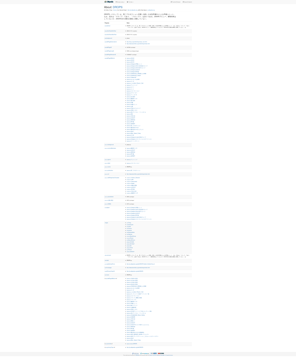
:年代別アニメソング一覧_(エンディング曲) (139, 311)
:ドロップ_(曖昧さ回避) (134, 297)
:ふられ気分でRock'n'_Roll (135, 83)
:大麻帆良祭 (131, 307)
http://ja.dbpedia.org (132, 10)
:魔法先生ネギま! (133, 127)
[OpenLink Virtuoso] (135, 353)
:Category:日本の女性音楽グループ (137, 66)
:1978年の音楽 (132, 282)
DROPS (118, 7)
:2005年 (130, 60)
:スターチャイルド (133, 91)
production (109, 170)
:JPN (130, 179)
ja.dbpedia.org (151, 10)
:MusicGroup (131, 236)
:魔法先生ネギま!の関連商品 (135, 332)
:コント (130, 89)
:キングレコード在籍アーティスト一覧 (138, 294)
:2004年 (130, 58)
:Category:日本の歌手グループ (136, 68)
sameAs (108, 343)
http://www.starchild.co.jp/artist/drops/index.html (138, 43)
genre (108, 159)
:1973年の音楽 (132, 280)
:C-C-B (130, 135)
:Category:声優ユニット (134, 64)
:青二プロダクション (134, 125)
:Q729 (130, 247)
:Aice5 (130, 131)
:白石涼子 (131, 118)
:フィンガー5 (132, 95)
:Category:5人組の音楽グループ (136, 137)
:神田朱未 (131, 120)
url (107, 174)
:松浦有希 (131, 317)
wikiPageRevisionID (110, 54)
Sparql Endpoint (188, 2)
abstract (107, 25)
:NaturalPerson (131, 240)
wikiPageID (108, 47)
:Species (129, 234)
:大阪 (130, 106)
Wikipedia (137, 355)
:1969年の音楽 (132, 278)
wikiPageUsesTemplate (112, 177)
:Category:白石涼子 (133, 69)
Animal (115, 10)
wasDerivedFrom (110, 264)
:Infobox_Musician (133, 177)
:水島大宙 (131, 116)
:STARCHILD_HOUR (134, 75)
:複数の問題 (132, 185)
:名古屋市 (131, 96)
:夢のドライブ (132, 305)
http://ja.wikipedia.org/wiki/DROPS (135, 271)
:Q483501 (131, 251)
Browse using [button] (120, 2)
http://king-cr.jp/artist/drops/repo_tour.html (137, 42)
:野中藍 (130, 121)
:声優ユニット (132, 104)
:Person (129, 228)
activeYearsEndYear (110, 31)
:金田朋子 (131, 123)
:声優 (130, 102)
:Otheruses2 (132, 181)
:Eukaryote (130, 224)
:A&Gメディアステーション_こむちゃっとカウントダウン (142, 336)
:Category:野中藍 (133, 71)
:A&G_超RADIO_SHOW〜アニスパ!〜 (138, 334)
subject (107, 207)
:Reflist (130, 183)
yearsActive (109, 196)
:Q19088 (130, 242)
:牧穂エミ (131, 321)
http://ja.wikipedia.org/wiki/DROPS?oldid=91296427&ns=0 (141, 264)
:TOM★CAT (131, 77)
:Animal (129, 230)
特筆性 (108, 204)
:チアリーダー (132, 93)
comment (108, 255)
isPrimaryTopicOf (110, 271)
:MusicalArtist (131, 232)
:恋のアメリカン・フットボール (136, 112)
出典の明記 (109, 200)
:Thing (129, 222)
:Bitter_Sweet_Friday (134, 133)
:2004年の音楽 (132, 284)
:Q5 (129, 246)
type (106, 222)
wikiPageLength (109, 51)
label (107, 163)
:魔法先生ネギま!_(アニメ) (135, 129)
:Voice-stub (131, 191)
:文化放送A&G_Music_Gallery (136, 315)
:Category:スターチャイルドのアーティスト (139, 139)
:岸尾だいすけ (132, 110)
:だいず (130, 81)
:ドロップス (131, 299)
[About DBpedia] (108, 2)
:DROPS (132, 343)
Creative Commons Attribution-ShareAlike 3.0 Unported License (161, 355)
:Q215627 (131, 244)
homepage (108, 267)
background (108, 38)
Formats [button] (130, 2)
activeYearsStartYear (110, 34)
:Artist (129, 226)
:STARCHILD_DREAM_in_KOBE (136, 73)
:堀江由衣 (131, 100)
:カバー (130, 87)
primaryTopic (110, 347)
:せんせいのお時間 (133, 79)
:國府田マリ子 (132, 98)
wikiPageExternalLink (111, 42)
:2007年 (130, 62)
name (108, 167)
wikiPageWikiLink (110, 58)
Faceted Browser (176, 2)
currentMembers (110, 148)
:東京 (130, 114)
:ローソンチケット (133, 141)
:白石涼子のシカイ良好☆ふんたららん (138, 324)
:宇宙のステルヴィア (134, 108)
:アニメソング (132, 85)
